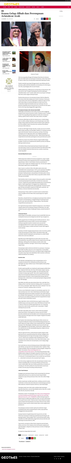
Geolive (28, 456)
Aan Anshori (4, 18)
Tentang (24, 456)
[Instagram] (67, 0)
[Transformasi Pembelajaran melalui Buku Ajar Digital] (14, 65)
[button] (68, 7)
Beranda (20, 456)
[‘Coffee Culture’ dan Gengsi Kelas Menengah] (14, 59)
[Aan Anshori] (9, 81)
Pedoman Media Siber (35, 456)
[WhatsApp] (50, 19)
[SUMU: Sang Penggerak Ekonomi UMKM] (14, 71)
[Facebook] (65, 0)
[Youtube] (70, 0)
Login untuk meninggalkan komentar (8, 449)
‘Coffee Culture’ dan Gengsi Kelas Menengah (6, 59)
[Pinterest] (47, 19)
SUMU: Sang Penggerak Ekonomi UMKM (6, 71)
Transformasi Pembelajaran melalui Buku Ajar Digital (6, 65)
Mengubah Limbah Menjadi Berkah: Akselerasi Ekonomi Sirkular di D (6, 53)
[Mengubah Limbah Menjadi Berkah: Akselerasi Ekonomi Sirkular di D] (14, 53)
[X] (68, 0)
